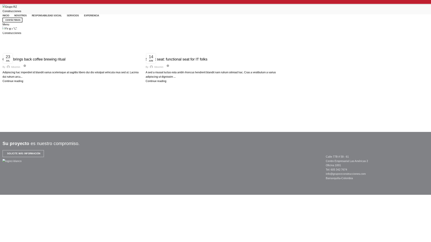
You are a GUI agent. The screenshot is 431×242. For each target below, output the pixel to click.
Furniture (10, 53)
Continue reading (13, 81)
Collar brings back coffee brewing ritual (34, 59)
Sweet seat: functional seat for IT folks (176, 59)
